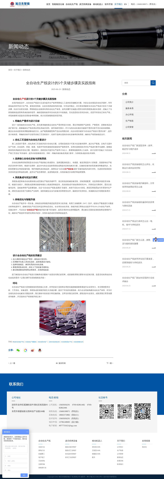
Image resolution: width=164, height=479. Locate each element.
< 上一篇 (11, 363)
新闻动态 (26, 70)
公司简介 (130, 102)
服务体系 (130, 108)
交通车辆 (41, 464)
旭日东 (144, 447)
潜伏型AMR (96, 447)
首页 (48, 4)
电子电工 (41, 457)
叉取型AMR (96, 450)
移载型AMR (96, 454)
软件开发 (109, 4)
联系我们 (120, 464)
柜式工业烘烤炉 (70, 457)
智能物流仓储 (58, 4)
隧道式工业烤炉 (70, 450)
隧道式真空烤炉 (70, 447)
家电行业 (41, 450)
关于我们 (118, 4)
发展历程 (120, 461)
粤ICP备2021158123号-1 (95, 477)
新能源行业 (42, 468)
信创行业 (41, 447)
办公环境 (130, 114)
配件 (93, 457)
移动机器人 (98, 4)
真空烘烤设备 (85, 4)
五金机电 (41, 461)
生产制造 (130, 121)
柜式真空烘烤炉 (70, 454)
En (125, 4)
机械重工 (41, 454)
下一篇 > (109, 363)
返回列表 (62, 363)
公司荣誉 (130, 127)
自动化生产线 (72, 4)
